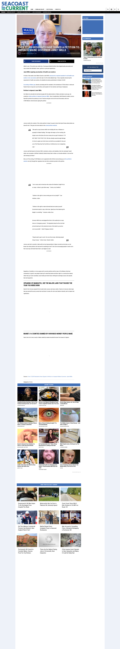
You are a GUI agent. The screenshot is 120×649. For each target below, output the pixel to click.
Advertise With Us (47, 12)
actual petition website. (51, 125)
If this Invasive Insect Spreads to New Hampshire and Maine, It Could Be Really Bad (70, 551)
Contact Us (58, 9)
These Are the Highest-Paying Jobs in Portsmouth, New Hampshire (48, 551)
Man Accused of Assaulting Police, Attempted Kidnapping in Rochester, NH (70, 528)
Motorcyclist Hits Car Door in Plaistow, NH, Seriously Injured (48, 504)
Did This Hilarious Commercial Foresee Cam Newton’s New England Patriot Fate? (26, 528)
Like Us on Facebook (36, 12)
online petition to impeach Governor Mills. (39, 96)
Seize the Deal (49, 9)
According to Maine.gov (29, 84)
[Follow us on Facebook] (115, 9)
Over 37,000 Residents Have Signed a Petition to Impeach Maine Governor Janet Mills (50, 376)
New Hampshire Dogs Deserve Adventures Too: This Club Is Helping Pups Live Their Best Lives (97, 81)
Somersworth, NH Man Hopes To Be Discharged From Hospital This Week (26, 505)
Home (32, 9)
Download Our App (11, 12)
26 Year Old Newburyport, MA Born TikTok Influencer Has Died (97, 94)
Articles (31, 382)
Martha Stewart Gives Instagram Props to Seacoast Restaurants (48, 528)
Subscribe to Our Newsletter (23, 12)
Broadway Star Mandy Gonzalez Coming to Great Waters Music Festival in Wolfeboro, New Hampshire (97, 87)
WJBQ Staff (23, 53)
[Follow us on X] (118, 9)
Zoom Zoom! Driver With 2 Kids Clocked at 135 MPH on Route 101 (70, 505)
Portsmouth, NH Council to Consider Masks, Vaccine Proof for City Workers (25, 551)
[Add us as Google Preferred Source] (111, 9)
